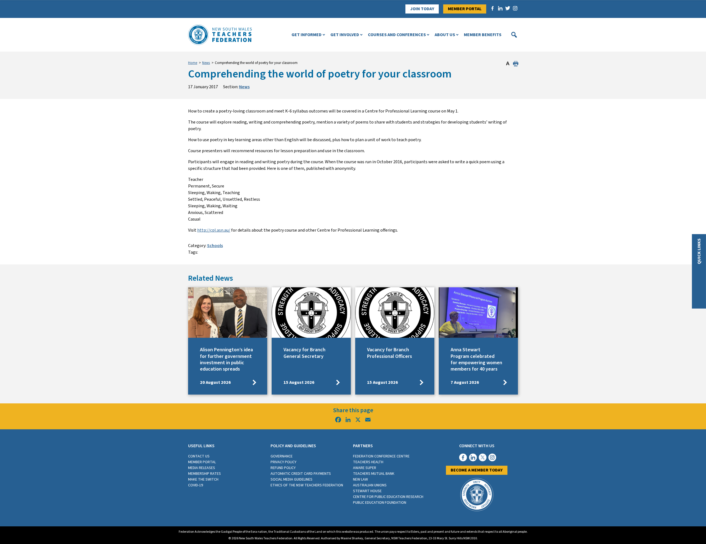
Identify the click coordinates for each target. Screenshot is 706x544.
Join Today (422, 9)
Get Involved (344, 35)
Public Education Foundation (379, 502)
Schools (215, 246)
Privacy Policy (283, 462)
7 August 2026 (465, 382)
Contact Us (199, 456)
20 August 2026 (215, 382)
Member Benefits (482, 35)
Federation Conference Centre (381, 456)
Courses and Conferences (397, 35)
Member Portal (465, 9)
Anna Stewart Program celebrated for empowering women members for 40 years (476, 359)
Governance (282, 456)
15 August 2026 (299, 382)
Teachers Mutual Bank (373, 473)
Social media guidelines (291, 479)
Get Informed (307, 35)
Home (192, 62)
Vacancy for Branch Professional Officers (389, 353)
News (206, 62)
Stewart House (367, 491)
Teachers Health (368, 462)
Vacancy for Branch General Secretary (304, 353)
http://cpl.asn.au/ (213, 230)
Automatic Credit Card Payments (301, 473)
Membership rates (204, 473)
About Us (445, 35)
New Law (360, 479)
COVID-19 (195, 485)
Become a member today (477, 470)
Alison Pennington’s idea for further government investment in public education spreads (226, 359)
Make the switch (203, 479)
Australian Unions (370, 485)
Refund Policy (283, 468)
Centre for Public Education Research (388, 497)
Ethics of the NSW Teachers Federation (307, 485)
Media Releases (201, 468)
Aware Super (364, 468)
